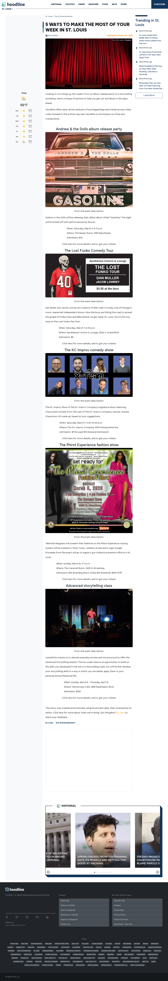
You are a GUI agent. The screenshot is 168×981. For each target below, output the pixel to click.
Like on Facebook (68, 910)
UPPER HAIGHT (106, 965)
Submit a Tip (119, 901)
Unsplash (128, 40)
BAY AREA (85, 943)
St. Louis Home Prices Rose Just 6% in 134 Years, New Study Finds (150, 55)
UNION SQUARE (93, 965)
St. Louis (49, 16)
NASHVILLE (24, 958)
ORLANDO (101, 958)
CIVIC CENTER (53, 947)
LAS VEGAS (38, 954)
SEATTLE (145, 961)
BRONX (145, 943)
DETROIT (116, 947)
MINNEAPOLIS (153, 954)
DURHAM (11, 951)
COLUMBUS (76, 947)
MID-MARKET (129, 954)
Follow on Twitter (68, 905)
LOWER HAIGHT (78, 954)
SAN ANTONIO (104, 961)
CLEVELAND (65, 947)
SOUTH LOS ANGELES (32, 965)
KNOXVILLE (28, 954)
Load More (149, 95)
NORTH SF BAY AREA (62, 943)
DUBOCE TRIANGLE (154, 947)
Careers (117, 905)
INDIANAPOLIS (16, 954)
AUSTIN (117, 943)
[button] (48, 872)
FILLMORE (59, 951)
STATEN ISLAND (47, 965)
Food (105, 4)
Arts (114, 4)
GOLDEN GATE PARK (108, 951)
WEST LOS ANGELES (137, 965)
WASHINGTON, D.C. (121, 965)
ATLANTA (109, 943)
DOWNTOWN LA (139, 947)
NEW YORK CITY (50, 958)
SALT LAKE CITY (91, 961)
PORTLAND (153, 958)
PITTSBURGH (135, 958)
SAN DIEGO (116, 961)
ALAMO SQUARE (97, 943)
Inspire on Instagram (69, 920)
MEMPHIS (110, 954)
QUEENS (29, 961)
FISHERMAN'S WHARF (91, 951)
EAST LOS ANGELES (24, 951)
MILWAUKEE (141, 954)
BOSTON (137, 943)
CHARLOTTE (20, 947)
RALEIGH (38, 961)
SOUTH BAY (14, 943)
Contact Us (65, 924)
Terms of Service (121, 920)
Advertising (119, 910)
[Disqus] (89, 760)
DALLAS (98, 947)
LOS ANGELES (65, 954)
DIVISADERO (127, 947)
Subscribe (159, 4)
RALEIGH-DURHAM (51, 961)
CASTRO (10, 947)
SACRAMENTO (78, 961)
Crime (81, 4)
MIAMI (119, 954)
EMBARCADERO (48, 951)
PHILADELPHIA (113, 958)
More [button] (124, 4)
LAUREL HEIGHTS (51, 954)
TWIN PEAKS (80, 965)
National (56, 4)
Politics (70, 4)
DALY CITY (75, 943)
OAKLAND (48, 943)
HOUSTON (157, 951)
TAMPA (58, 965)
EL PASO (36, 951)
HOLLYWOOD (135, 951)
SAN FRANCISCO (36, 943)
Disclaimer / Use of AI (123, 924)
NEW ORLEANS (37, 958)
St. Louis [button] (6, 9)
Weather (93, 4)
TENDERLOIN (68, 965)
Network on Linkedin (69, 915)
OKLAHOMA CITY (89, 958)
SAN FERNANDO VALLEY (131, 961)
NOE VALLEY (63, 958)
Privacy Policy (120, 915)
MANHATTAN (91, 954)
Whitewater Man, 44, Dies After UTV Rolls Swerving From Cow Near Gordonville (150, 86)
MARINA (101, 954)
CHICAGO (31, 947)
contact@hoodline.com (15, 925)
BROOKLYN (154, 943)
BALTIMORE (127, 943)
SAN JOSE (24, 943)
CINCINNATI (41, 947)
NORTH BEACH (75, 958)
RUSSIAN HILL (65, 961)
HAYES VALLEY (123, 951)
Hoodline (53, 36)
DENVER (107, 947)
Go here (120, 713)
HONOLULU (147, 951)
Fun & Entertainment (64, 16)
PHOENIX (124, 958)
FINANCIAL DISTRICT (73, 951)
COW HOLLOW (88, 947)
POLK (144, 958)
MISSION (15, 958)
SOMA (153, 961)
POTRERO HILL (18, 961)
